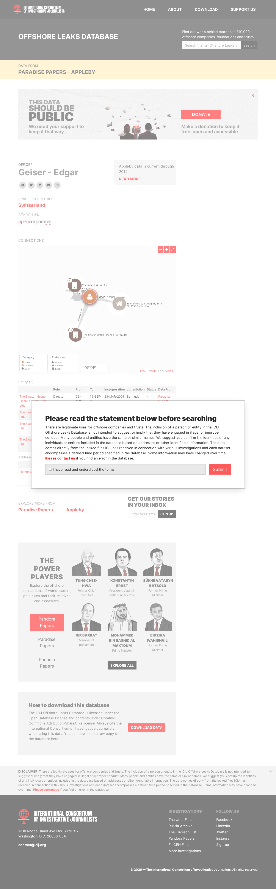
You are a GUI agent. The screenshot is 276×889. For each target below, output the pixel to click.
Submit (220, 469)
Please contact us (60, 458)
